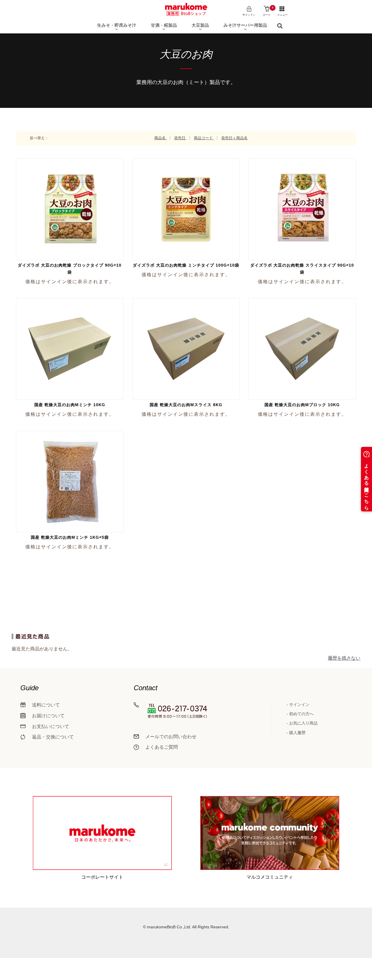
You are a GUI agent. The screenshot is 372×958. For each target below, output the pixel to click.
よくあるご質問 (161, 747)
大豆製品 (200, 25)
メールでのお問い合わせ (170, 736)
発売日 (180, 138)
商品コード (204, 138)
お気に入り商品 (303, 723)
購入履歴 (297, 732)
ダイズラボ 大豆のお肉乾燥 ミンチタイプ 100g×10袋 (186, 265)
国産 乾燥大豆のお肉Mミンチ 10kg (69, 404)
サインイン (299, 704)
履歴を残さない (344, 658)
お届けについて (48, 715)
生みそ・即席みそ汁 (116, 25)
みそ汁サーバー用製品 (245, 25)
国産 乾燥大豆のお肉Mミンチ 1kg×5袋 (70, 537)
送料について (46, 704)
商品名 (160, 138)
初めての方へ (301, 713)
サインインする (69, 200)
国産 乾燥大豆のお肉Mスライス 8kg (186, 404)
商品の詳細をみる (71, 220)
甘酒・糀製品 (164, 25)
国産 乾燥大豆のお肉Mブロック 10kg (302, 404)
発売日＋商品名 (234, 138)
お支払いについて (50, 726)
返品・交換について (53, 736)
